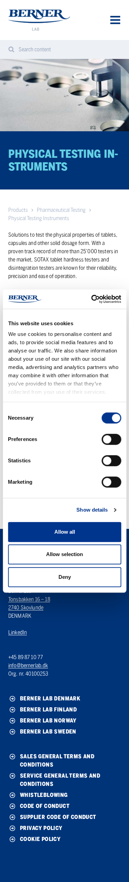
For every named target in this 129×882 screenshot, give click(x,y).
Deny (64, 577)
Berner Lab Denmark (50, 698)
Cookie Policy (40, 839)
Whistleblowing (44, 795)
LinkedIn (17, 632)
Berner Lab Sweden (48, 731)
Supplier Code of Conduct (58, 817)
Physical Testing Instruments (38, 218)
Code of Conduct (44, 806)
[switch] (111, 439)
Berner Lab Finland (48, 709)
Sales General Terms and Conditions (57, 760)
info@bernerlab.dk (28, 665)
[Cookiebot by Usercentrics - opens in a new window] (92, 299)
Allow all (64, 532)
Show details (92, 510)
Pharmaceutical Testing (61, 210)
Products (18, 210)
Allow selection (64, 554)
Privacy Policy (41, 828)
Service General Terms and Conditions (60, 779)
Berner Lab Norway (48, 720)
